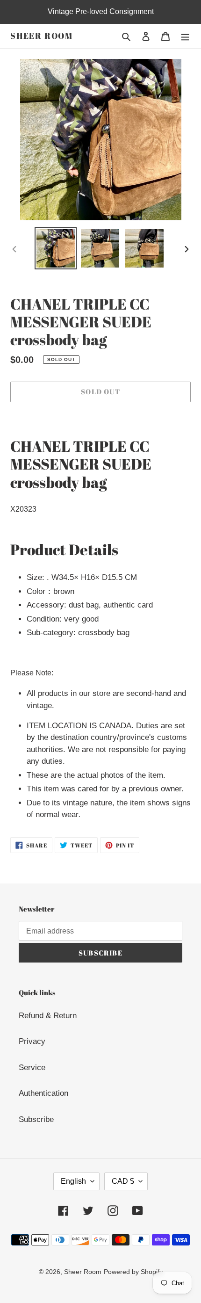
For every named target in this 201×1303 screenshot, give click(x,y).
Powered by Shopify (133, 1271)
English (73, 1181)
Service (32, 1067)
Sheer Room (41, 36)
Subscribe (36, 1119)
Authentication (43, 1093)
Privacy (32, 1041)
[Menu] (185, 36)
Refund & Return (48, 1015)
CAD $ (123, 1181)
